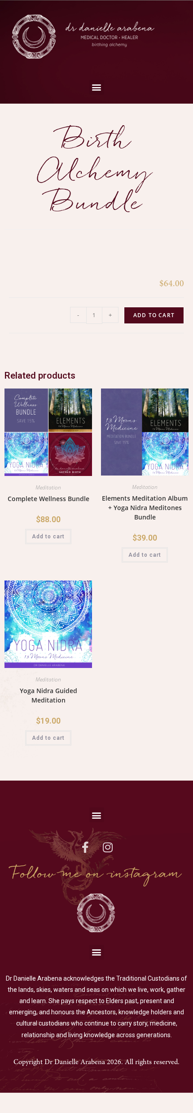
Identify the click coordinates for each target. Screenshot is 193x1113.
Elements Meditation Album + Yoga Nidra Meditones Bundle (145, 507)
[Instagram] (107, 847)
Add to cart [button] (48, 536)
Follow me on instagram (97, 873)
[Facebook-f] (85, 847)
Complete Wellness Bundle (48, 498)
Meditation (48, 487)
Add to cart (154, 315)
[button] (96, 87)
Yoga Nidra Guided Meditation (48, 695)
